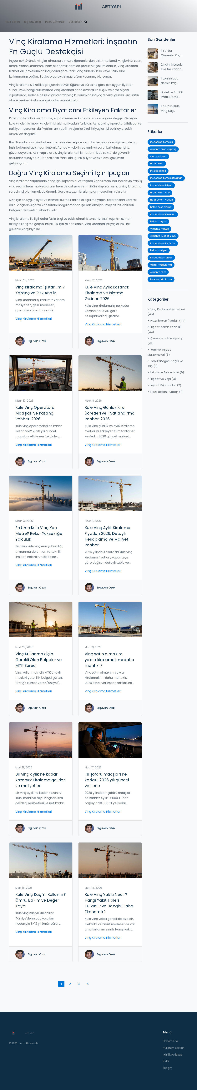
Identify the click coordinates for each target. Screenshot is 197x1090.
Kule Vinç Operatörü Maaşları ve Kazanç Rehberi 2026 (34, 413)
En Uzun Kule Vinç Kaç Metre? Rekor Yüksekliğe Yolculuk (38, 533)
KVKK (166, 1061)
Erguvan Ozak (37, 341)
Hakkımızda (170, 1041)
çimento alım (158, 272)
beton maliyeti (158, 250)
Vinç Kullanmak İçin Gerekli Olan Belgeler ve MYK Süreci (38, 659)
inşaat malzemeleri (161, 142)
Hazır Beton (12, 22)
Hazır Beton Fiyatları (166, 392)
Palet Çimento (55, 22)
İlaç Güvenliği (32, 22)
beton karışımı (158, 221)
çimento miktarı (159, 228)
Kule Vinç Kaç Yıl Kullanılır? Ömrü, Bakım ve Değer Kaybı (40, 900)
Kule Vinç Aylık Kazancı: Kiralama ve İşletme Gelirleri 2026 (107, 292)
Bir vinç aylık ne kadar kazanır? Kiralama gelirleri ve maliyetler (40, 780)
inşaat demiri (158, 170)
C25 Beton (75, 22)
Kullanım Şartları (173, 1048)
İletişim (167, 1068)
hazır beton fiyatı (160, 192)
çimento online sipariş (163, 149)
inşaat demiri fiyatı (161, 185)
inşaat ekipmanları (161, 257)
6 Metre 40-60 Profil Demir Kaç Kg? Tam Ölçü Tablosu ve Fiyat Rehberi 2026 (172, 94)
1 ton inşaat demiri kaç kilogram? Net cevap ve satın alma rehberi (172, 80)
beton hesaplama (161, 207)
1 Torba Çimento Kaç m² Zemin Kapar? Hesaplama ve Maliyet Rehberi (172, 53)
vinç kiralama (158, 156)
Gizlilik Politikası (173, 1055)
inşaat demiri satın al (162, 243)
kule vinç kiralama (161, 279)
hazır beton (156, 163)
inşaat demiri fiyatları (162, 214)
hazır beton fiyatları (161, 199)
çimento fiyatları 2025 (163, 235)
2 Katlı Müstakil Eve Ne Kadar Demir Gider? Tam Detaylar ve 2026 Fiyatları (172, 67)
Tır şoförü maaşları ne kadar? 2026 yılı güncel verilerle (107, 780)
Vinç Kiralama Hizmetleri (33, 318)
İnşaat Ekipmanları (165, 385)
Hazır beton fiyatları (168, 320)
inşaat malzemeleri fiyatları (166, 178)
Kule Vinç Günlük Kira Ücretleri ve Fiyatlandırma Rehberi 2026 (110, 413)
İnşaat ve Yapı (163, 379)
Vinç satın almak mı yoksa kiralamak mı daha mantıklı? (109, 659)
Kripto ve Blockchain (167, 372)
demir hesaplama (161, 264)
